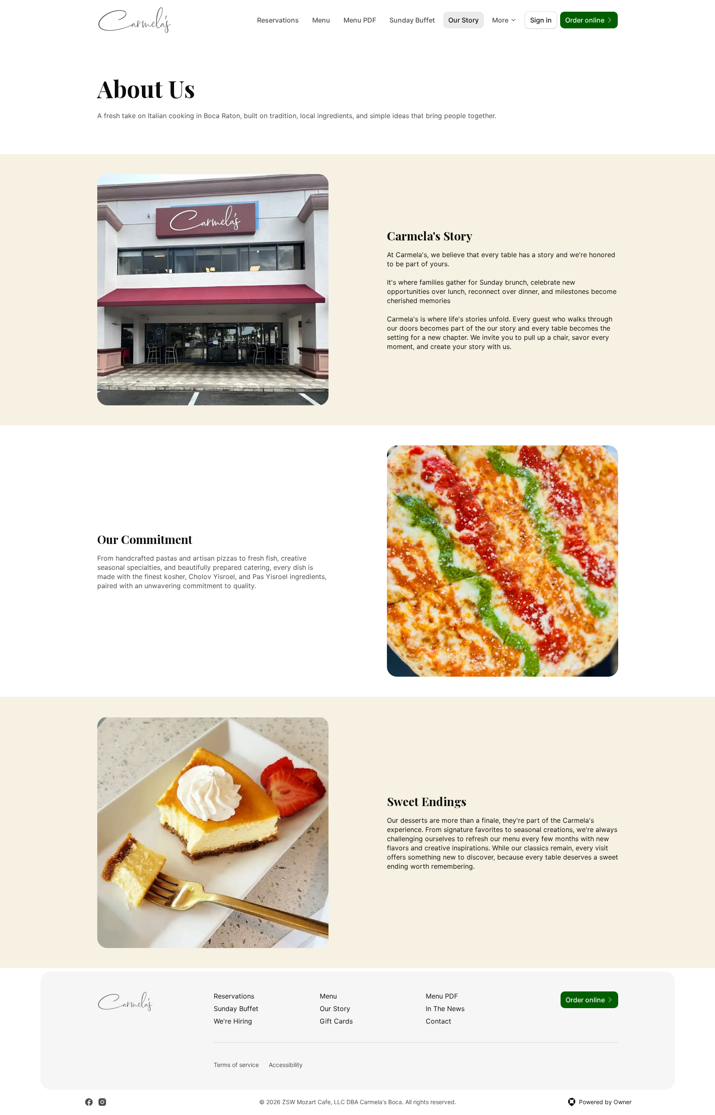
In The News (445, 1008)
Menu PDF (360, 20)
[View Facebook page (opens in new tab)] (89, 1102)
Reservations (278, 20)
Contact (438, 1021)
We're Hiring (233, 1021)
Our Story (463, 20)
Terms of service (236, 1064)
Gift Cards (336, 1021)
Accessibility (286, 1064)
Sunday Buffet (412, 20)
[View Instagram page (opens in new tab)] (102, 1102)
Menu (321, 20)
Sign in (541, 20)
